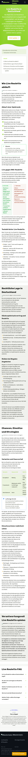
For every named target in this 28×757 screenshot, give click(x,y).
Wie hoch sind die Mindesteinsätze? (12, 693)
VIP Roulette (4, 742)
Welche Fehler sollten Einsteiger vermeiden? (11, 698)
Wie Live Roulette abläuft (12, 61)
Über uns (3, 746)
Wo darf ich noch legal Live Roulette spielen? (12, 681)
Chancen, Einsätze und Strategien (14, 66)
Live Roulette (4, 740)
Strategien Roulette (20, 740)
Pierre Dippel (14, 714)
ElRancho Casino (15, 2)
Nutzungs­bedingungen (6, 748)
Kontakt (17, 746)
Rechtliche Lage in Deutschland (13, 64)
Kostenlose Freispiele (18, 753)
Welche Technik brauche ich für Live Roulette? (12, 687)
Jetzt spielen (13, 38)
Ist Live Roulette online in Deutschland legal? (13, 675)
